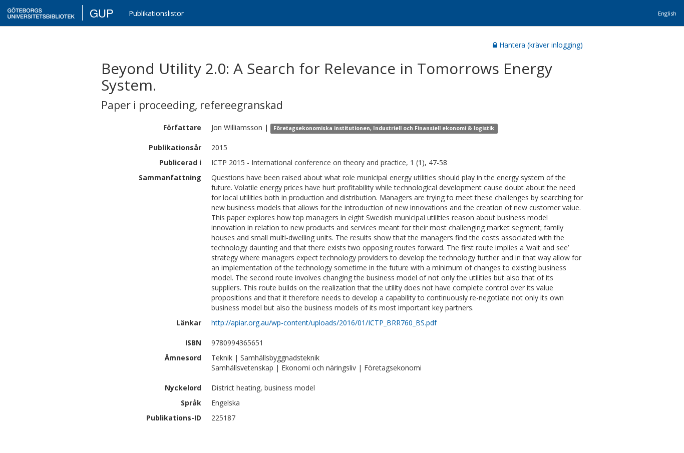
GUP (102, 13)
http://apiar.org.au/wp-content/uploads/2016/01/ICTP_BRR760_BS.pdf (324, 322)
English (667, 13)
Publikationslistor (156, 13)
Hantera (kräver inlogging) (541, 45)
